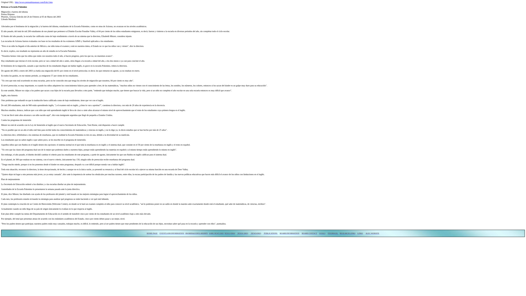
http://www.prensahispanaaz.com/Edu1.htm (34, 2)
